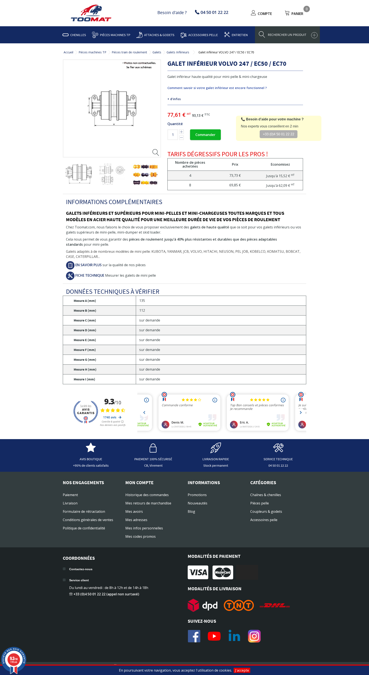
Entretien (240, 35)
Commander (205, 134)
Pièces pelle (259, 503)
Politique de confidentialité (84, 528)
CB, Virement (153, 465)
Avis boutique (91, 459)
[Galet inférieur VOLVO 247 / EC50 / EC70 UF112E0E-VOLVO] (78, 174)
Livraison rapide (215, 459)
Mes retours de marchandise (148, 503)
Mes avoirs (134, 511)
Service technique (278, 459)
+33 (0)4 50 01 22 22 (278, 134)
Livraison (70, 503)
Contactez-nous (80, 569)
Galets (156, 52)
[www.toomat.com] (91, 13)
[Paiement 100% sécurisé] (153, 451)
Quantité (175, 123)
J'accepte (242, 670)
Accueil (68, 52)
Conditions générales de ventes (88, 519)
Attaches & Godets (159, 35)
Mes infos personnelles (144, 528)
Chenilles (78, 35)
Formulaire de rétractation (84, 511)
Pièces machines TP (115, 35)
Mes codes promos (140, 536)
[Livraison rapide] (215, 451)
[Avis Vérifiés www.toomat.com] (91, 451)
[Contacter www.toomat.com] (278, 451)
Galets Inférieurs (178, 52)
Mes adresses (136, 519)
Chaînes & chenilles (265, 494)
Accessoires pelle (203, 35)
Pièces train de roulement (129, 52)
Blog (191, 511)
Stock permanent (215, 465)
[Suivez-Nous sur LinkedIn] (234, 636)
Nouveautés (197, 503)
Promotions (197, 494)
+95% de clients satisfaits (91, 465)
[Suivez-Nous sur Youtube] (214, 636)
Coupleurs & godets (266, 511)
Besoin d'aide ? (172, 12)
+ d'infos (174, 99)
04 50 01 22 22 (278, 465)
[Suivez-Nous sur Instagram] (254, 636)
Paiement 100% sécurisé (153, 459)
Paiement (70, 494)
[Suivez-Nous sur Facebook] (194, 636)
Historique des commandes (147, 494)
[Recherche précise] (314, 35)
